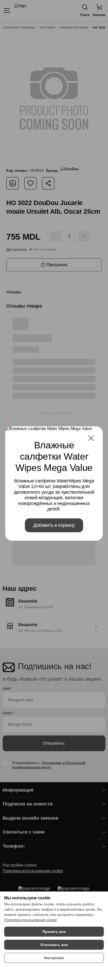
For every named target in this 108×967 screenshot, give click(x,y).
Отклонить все (54, 945)
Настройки (54, 958)
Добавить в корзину (54, 525)
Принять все (54, 932)
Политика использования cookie (30, 920)
